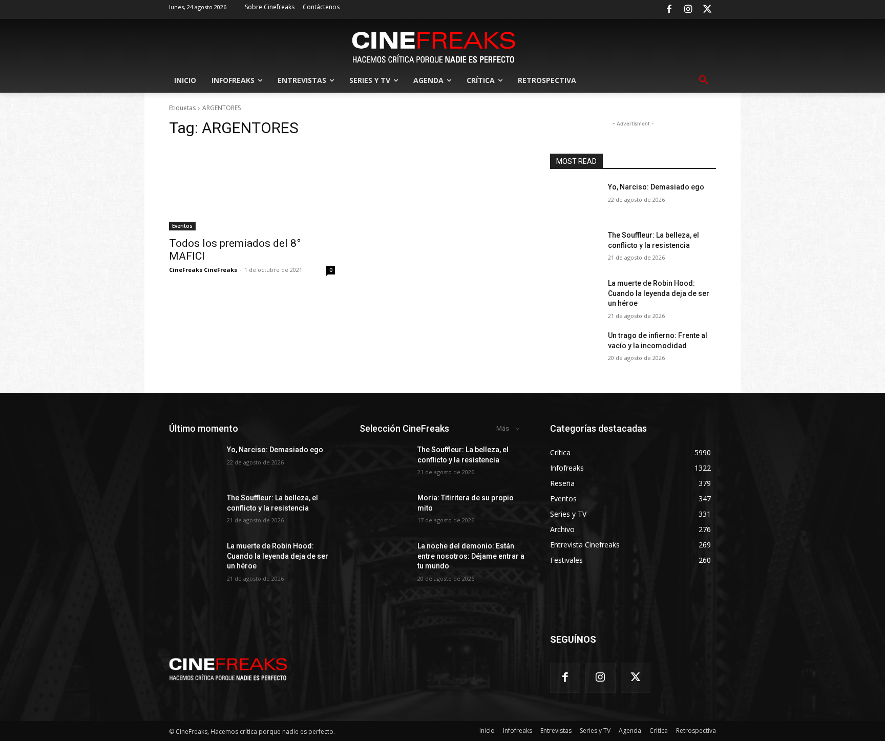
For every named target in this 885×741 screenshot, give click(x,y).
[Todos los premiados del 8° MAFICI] (252, 188)
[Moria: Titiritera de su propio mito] (384, 510)
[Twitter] (707, 9)
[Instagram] (688, 9)
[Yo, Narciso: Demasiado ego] (575, 199)
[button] (703, 80)
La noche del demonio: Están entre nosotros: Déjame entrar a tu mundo (470, 556)
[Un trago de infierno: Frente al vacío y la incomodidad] (575, 348)
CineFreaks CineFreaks (203, 269)
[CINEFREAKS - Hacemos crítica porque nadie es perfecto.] (434, 46)
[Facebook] (669, 9)
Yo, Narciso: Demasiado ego (656, 187)
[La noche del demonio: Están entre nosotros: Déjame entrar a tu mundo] (384, 558)
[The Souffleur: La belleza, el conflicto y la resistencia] (575, 247)
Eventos (182, 225)
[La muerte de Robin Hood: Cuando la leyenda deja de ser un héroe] (575, 296)
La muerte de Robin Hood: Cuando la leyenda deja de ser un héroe (658, 293)
